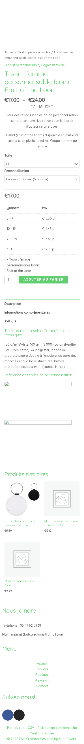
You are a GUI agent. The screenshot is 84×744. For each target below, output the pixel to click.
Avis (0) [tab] (10, 321)
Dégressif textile (53, 65)
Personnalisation (16, 171)
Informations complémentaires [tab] (27, 312)
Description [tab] (12, 304)
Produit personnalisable (33, 52)
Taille (8, 155)
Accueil (9, 52)
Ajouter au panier (44, 279)
